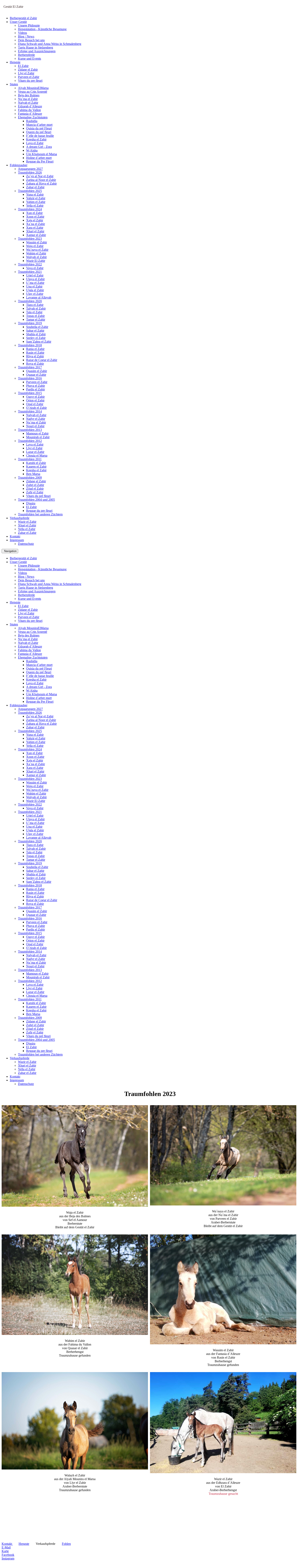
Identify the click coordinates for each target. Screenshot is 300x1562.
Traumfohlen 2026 (30, 172)
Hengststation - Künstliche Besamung (42, 29)
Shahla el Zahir (36, 334)
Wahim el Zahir (36, 253)
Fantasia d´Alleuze (30, 113)
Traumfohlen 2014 (30, 411)
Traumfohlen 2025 (30, 191)
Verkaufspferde (19, 518)
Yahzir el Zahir (35, 198)
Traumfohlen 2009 (30, 477)
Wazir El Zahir (35, 260)
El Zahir (23, 66)
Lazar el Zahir (35, 452)
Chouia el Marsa (36, 455)
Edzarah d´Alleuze (30, 106)
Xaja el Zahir (34, 220)
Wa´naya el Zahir (37, 249)
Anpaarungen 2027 (30, 169)
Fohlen (66, 1543)
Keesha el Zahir (36, 139)
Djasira (30, 503)
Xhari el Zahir (35, 231)
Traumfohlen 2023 (30, 238)
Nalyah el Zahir (28, 102)
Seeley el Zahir (36, 338)
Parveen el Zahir (28, 77)
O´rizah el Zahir (36, 407)
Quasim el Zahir (36, 371)
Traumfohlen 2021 (30, 271)
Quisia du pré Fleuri (39, 128)
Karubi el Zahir (36, 463)
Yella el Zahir (34, 205)
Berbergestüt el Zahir (23, 18)
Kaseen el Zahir (36, 466)
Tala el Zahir (34, 312)
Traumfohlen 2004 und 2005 (36, 499)
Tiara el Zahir (34, 305)
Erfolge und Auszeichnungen (37, 51)
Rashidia (31, 121)
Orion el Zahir (35, 400)
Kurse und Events (29, 58)
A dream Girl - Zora (39, 146)
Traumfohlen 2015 (30, 393)
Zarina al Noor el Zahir (41, 180)
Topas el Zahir (35, 316)
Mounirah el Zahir (38, 437)
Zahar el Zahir (35, 187)
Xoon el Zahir (35, 216)
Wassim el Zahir (36, 242)
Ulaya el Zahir (35, 279)
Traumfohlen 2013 (30, 429)
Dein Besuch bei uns (31, 40)
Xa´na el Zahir (35, 224)
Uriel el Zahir (34, 275)
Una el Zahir (34, 286)
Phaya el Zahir (35, 385)
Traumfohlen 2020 (30, 301)
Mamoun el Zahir (37, 433)
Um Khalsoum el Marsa (41, 154)
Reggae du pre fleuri (39, 510)
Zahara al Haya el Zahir (41, 183)
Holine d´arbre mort (39, 157)
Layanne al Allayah (38, 297)
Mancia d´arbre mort (39, 124)
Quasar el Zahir (36, 374)
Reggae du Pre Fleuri (39, 161)
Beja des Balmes (28, 95)
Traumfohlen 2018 (30, 345)
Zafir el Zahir (34, 492)
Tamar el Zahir (35, 319)
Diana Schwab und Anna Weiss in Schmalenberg (49, 44)
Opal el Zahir (34, 404)
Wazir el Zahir (27, 521)
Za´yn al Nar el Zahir (39, 176)
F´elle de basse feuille (40, 135)
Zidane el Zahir (28, 69)
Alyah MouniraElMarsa (33, 88)
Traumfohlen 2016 (30, 378)
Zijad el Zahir (35, 488)
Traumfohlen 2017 (30, 367)
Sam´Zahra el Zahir (38, 341)
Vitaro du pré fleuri (38, 496)
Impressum (17, 540)
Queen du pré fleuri (38, 132)
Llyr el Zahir (26, 73)
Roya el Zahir (35, 363)
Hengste (15, 62)
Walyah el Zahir (36, 257)
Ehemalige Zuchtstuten (33, 117)
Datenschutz (26, 543)
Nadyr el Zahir (35, 418)
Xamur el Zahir (36, 235)
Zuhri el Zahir (35, 485)
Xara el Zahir (34, 227)
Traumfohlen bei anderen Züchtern (40, 514)
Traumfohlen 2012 (30, 441)
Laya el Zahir (34, 143)
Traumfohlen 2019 (30, 323)
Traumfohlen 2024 (30, 209)
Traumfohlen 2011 (30, 459)
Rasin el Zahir (35, 352)
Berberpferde (26, 55)
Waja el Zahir (34, 246)
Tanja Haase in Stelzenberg (35, 47)
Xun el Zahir (34, 213)
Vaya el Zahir (34, 268)
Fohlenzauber (18, 165)
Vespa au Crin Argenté (32, 91)
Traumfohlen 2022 (30, 264)
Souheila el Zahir (37, 327)
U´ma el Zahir (35, 282)
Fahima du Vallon (29, 110)
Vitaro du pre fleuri (30, 80)
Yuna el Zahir (35, 194)
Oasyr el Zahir (35, 396)
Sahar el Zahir (35, 330)
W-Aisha (32, 150)
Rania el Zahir (35, 349)
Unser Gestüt (18, 21)
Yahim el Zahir (35, 202)
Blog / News (26, 36)
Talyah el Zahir (36, 308)
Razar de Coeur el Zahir (41, 360)
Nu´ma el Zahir (28, 99)
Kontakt (15, 536)
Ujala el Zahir (35, 290)
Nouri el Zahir (35, 426)
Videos (22, 33)
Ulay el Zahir (34, 293)
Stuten (14, 84)
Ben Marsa (33, 474)
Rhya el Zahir (35, 356)
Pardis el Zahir (35, 389)
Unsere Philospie (29, 25)
